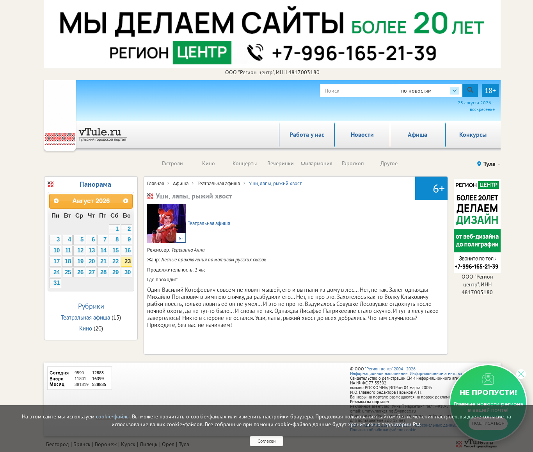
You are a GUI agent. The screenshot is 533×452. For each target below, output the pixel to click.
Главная (155, 183)
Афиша (417, 134)
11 (68, 250)
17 (56, 261)
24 (56, 272)
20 (92, 261)
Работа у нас (307, 134)
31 (56, 283)
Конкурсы (473, 134)
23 (127, 261)
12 (80, 250)
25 (68, 272)
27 (92, 272)
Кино (208, 163)
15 (115, 250)
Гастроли (172, 163)
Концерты (245, 163)
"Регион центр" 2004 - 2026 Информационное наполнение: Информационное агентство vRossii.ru (415, 371)
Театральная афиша (218, 183)
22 (115, 261)
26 (80, 272)
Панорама (95, 184)
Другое (389, 163)
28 (103, 272)
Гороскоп (353, 163)
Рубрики (91, 306)
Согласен (266, 441)
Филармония (316, 163)
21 (103, 261)
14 (103, 250)
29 (115, 272)
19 (80, 261)
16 (127, 250)
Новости (362, 134)
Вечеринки (280, 163)
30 (127, 272)
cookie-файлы (113, 416)
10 (56, 250)
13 (92, 250)
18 (68, 261)
